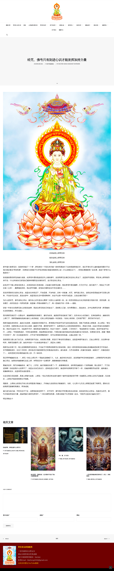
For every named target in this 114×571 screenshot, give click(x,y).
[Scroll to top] (110, 567)
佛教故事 (87, 25)
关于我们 (54, 30)
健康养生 (104, 25)
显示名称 (6, 515)
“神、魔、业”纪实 (36, 455)
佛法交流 (96, 25)
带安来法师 (43, 25)
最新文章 (8, 25)
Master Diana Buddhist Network (69, 64)
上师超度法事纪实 (32, 25)
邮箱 (42, 515)
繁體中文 (61, 30)
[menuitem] (8, 25)
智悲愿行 (18, 479)
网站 (78, 515)
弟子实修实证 (50, 64)
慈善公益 (61, 25)
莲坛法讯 (13, 479)
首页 (57, 538)
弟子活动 (23, 479)
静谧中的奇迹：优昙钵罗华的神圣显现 (97, 455)
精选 (25, 25)
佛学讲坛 (70, 25)
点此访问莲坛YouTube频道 (28, 563)
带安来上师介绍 (17, 25)
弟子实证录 (52, 25)
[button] (7, 34)
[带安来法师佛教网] (57, 11)
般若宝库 (79, 25)
